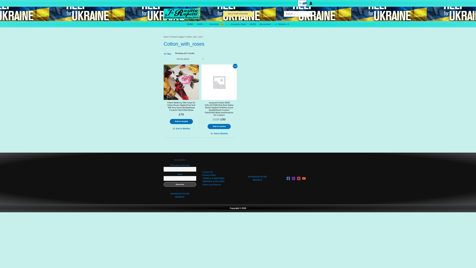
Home (166, 37)
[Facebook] (288, 178)
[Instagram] (293, 178)
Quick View (181, 97)
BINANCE (180, 197)
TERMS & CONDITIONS (213, 178)
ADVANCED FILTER (179, 194)
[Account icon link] (310, 3)
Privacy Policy (209, 175)
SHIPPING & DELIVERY (213, 181)
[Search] (310, 14)
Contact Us (207, 172)
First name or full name (180, 165)
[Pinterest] (299, 178)
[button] (181, 128)
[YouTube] (304, 178)
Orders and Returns (211, 185)
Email (180, 174)
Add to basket (181, 121)
